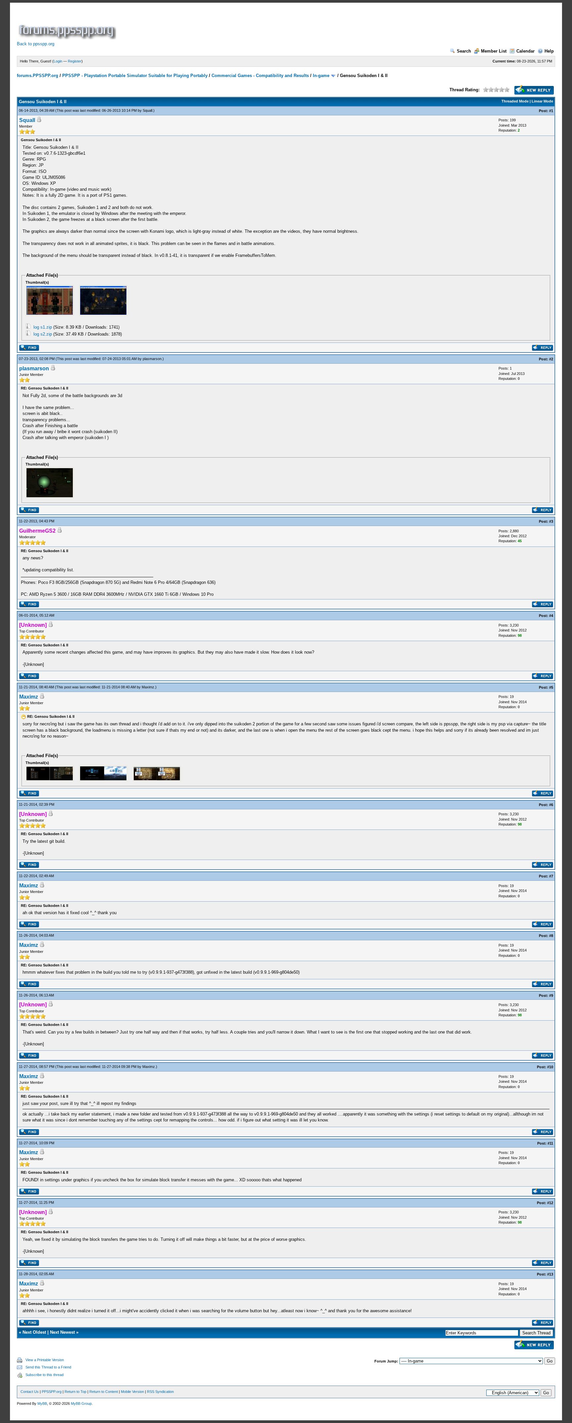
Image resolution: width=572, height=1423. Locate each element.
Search (464, 51)
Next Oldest (34, 1332)
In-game (321, 75)
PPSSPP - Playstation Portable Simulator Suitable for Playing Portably (135, 75)
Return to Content (103, 1392)
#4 (551, 616)
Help (549, 51)
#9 (551, 995)
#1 (551, 111)
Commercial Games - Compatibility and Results (260, 75)
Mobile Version (132, 1392)
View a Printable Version (44, 1360)
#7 (551, 876)
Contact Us (30, 1392)
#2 (551, 359)
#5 (551, 687)
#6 (551, 805)
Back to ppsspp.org (35, 43)
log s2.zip (42, 334)
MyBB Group (81, 1403)
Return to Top (75, 1392)
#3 (551, 521)
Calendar (525, 51)
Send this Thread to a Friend (48, 1367)
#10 (550, 1067)
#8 (551, 936)
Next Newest (62, 1332)
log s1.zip (42, 327)
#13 (550, 1274)
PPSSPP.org (52, 1392)
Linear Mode (542, 101)
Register (74, 61)
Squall (147, 110)
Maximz (148, 687)
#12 (550, 1203)
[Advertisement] (238, 24)
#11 (550, 1143)
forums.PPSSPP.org (37, 75)
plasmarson (152, 359)
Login (58, 61)
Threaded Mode (515, 101)
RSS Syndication (160, 1392)
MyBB (42, 1403)
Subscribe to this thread (44, 1375)
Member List (493, 51)
